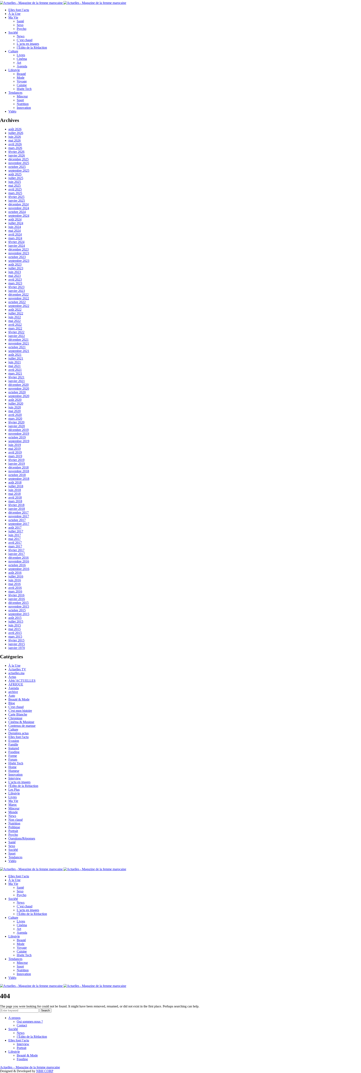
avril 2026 (15, 144)
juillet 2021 (15, 358)
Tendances (15, 92)
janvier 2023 (16, 291)
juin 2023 (14, 272)
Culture (13, 51)
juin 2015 (14, 625)
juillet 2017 (15, 531)
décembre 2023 (18, 249)
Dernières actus (18, 733)
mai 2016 (14, 584)
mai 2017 (14, 539)
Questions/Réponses (21, 838)
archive (13, 692)
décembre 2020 (18, 384)
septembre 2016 (18, 569)
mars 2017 (15, 546)
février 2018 (16, 505)
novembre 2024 (18, 208)
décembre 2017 (18, 512)
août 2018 (15, 482)
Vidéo (12, 111)
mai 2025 (14, 185)
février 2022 (16, 332)
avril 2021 (15, 369)
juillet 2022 (15, 313)
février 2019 (16, 460)
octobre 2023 (17, 257)
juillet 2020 (15, 403)
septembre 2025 (18, 170)
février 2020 (16, 422)
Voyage (22, 81)
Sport (20, 100)
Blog (11, 703)
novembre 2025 (18, 163)
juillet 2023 (15, 268)
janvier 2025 (16, 200)
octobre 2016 (17, 565)
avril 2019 (15, 452)
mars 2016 (15, 591)
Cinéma (22, 59)
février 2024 (16, 242)
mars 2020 (15, 418)
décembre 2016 (18, 557)
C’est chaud (24, 40)
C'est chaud (16, 707)
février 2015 (16, 640)
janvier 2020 (16, 426)
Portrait (13, 831)
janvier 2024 (16, 245)
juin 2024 (14, 227)
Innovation (24, 107)
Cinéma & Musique (21, 722)
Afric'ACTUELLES (22, 680)
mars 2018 (15, 501)
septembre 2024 (18, 215)
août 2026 (15, 129)
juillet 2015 (15, 621)
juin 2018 (14, 490)
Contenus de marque (22, 725)
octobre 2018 (17, 475)
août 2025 (15, 174)
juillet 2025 (15, 178)
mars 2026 (15, 148)
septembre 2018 (18, 478)
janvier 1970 (16, 648)
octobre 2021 (17, 347)
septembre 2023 (18, 260)
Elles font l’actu (18, 10)
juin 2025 (14, 182)
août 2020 (15, 400)
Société (13, 32)
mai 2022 (14, 321)
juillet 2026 (15, 133)
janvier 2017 (16, 554)
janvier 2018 (16, 509)
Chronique (15, 718)
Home (12, 767)
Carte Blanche (17, 714)
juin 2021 (14, 362)
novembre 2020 (18, 388)
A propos (14, 1018)
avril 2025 (15, 189)
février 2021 (16, 377)
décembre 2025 (18, 159)
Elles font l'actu (18, 737)
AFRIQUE (15, 684)
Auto (11, 695)
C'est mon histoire (20, 710)
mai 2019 (14, 448)
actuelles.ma (16, 673)
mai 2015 (14, 629)
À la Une (14, 13)
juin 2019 (14, 445)
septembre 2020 (18, 396)
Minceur (22, 96)
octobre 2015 (17, 610)
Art (19, 62)
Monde (13, 812)
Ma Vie (13, 17)
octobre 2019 (17, 437)
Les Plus (14, 789)
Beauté (21, 74)
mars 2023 (15, 283)
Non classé (15, 819)
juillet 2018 (15, 486)
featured (13, 748)
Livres (21, 55)
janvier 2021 (16, 381)
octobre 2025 (17, 166)
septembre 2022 (18, 306)
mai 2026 (14, 140)
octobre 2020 (17, 392)
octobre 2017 (17, 520)
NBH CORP (44, 1071)
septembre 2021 (18, 351)
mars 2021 (15, 373)
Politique (14, 827)
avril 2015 (15, 633)
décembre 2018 (18, 467)
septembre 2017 (18, 524)
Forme (12, 756)
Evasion (13, 740)
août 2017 (15, 527)
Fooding (13, 752)
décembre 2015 (18, 602)
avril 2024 (15, 234)
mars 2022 (15, 328)
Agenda (22, 66)
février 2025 (16, 197)
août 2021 (15, 354)
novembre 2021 (18, 343)
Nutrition (23, 104)
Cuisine (22, 85)
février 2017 (16, 550)
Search (45, 1010)
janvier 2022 (16, 336)
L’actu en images (28, 44)
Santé (20, 21)
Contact (22, 1025)
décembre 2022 (18, 294)
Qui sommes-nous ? (30, 1021)
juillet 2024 (15, 223)
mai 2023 (14, 275)
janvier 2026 (16, 155)
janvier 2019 (16, 463)
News (20, 36)
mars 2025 (15, 193)
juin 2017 (14, 535)
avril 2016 (15, 587)
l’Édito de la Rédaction (32, 47)
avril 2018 (15, 497)
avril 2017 (15, 542)
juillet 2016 (15, 576)
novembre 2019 (18, 433)
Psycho (21, 28)
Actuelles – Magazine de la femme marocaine (30, 1067)
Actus (12, 677)
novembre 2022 (18, 298)
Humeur (13, 771)
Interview (14, 778)
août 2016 (15, 572)
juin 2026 (14, 136)
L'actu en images (19, 782)
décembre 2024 (18, 204)
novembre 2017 (18, 516)
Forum (12, 759)
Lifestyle (14, 70)
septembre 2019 (18, 441)
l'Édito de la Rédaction (23, 786)
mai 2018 (14, 493)
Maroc (12, 804)
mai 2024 (14, 230)
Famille (13, 744)
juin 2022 (14, 317)
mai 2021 (14, 366)
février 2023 (16, 287)
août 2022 (15, 309)
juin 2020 (14, 407)
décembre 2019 (18, 430)
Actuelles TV (17, 669)
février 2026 (16, 151)
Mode (20, 77)
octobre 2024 (17, 212)
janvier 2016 (16, 599)
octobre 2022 (17, 302)
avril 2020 (15, 415)
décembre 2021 (18, 339)
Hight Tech (24, 89)
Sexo (20, 25)
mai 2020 (14, 411)
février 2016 (16, 595)
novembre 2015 (18, 606)
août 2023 (15, 264)
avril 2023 (15, 279)
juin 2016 (14, 580)
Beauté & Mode (18, 699)
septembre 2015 (18, 614)
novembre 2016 (18, 561)
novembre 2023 (18, 253)
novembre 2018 (18, 471)
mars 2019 (15, 456)
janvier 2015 (16, 644)
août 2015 (15, 617)
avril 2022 (15, 324)
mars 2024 (15, 238)
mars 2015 (15, 636)
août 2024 (15, 219)
